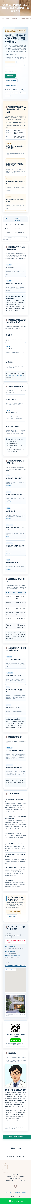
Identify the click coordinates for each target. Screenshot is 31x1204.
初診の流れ (7, 92)
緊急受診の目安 (23, 92)
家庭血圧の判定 (15, 89)
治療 (17, 92)
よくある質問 (7, 95)
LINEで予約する (10, 75)
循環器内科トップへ (11, 85)
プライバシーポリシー (9, 1192)
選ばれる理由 (7, 89)
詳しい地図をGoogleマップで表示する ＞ (15, 965)
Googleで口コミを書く (14, 911)
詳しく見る (8, 485)
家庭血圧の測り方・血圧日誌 (15, 375)
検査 (12, 92)
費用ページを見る (12, 916)
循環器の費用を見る (11, 80)
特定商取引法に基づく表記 (20, 1192)
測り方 (22, 89)
